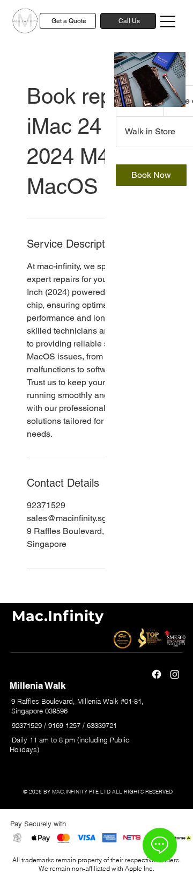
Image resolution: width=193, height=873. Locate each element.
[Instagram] (175, 674)
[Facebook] (156, 674)
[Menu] (168, 21)
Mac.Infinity (57, 616)
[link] (151, 175)
